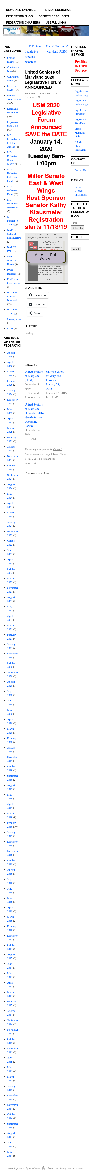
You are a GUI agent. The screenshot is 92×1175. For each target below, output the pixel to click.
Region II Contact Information (13, 296)
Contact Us (80, 170)
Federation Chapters (23, 22)
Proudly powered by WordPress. (24, 1168)
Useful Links (56, 22)
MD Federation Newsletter (12, 203)
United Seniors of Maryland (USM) (57, 51)
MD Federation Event (12, 190)
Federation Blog (19, 16)
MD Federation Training (12, 220)
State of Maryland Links (80, 132)
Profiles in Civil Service (81, 66)
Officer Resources (54, 16)
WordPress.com (75, 1168)
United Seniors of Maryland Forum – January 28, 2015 (55, 380)
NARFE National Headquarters (14, 233)
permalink (30, 463)
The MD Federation (56, 10)
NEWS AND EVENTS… (21, 10)
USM (35, 458)
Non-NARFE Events (11, 260)
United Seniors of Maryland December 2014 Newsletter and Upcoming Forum (34, 415)
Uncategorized (14, 319)
